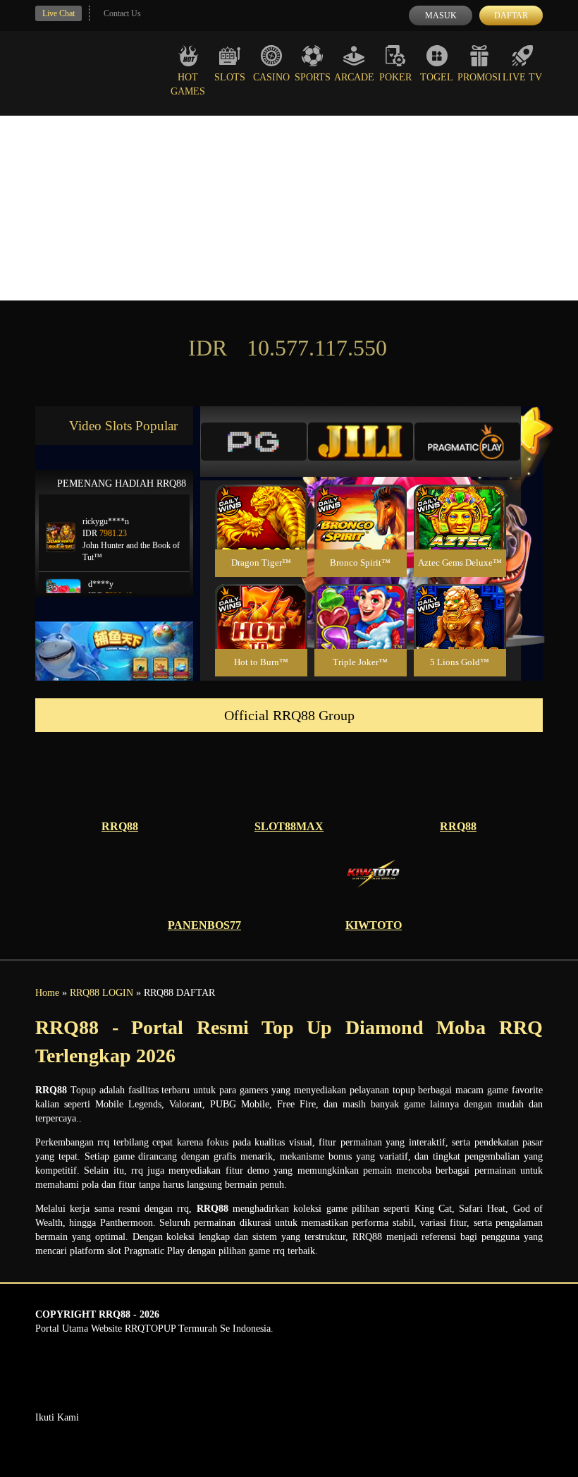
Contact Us (122, 13)
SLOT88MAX (289, 826)
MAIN (261, 532)
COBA (260, 500)
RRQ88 (120, 826)
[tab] (254, 442)
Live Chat (58, 13)
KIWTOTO (373, 925)
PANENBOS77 (204, 925)
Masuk (441, 15)
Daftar (511, 15)
